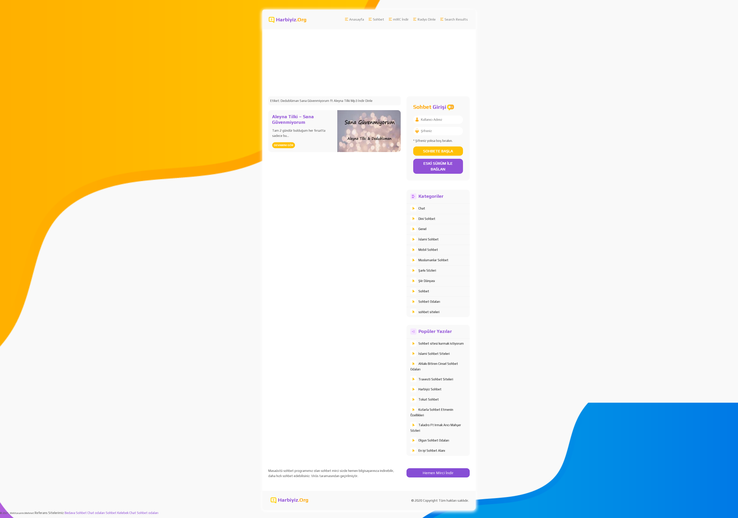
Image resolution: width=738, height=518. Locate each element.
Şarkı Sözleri (427, 270)
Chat (421, 208)
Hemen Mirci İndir (438, 473)
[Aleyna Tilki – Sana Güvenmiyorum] (369, 131)
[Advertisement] (377, 58)
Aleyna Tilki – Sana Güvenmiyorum (293, 119)
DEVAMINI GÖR (283, 145)
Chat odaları (96, 513)
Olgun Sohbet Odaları (433, 440)
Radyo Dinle (426, 19)
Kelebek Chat (126, 513)
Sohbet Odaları (429, 301)
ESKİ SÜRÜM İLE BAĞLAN (438, 166)
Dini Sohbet (426, 219)
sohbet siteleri (429, 312)
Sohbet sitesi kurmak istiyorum (441, 343)
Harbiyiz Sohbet (429, 389)
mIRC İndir (401, 19)
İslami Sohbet (428, 239)
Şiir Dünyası (426, 281)
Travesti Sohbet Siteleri (435, 379)
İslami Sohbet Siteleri (434, 354)
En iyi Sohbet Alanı (431, 450)
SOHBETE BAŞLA (438, 151)
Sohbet (378, 19)
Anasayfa (356, 19)
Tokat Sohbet (428, 399)
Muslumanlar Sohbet (433, 260)
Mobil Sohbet (428, 250)
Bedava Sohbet (76, 513)
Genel (422, 229)
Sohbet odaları (147, 513)
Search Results (456, 19)
